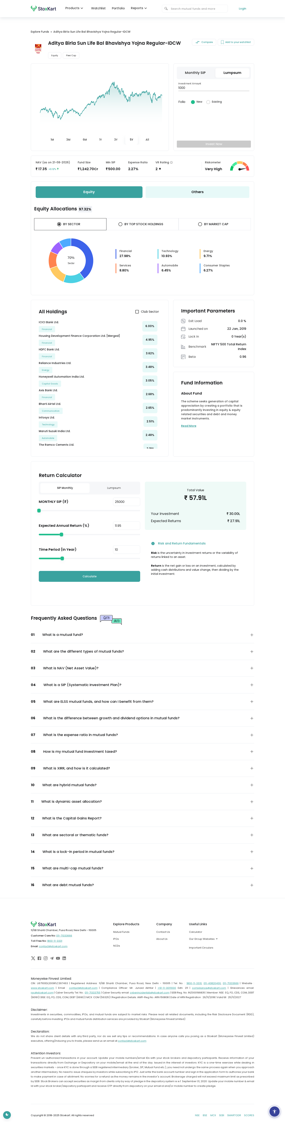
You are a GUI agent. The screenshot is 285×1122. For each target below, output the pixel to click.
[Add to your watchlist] (222, 42)
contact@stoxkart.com (53, 946)
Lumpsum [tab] (114, 488)
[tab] (52, 139)
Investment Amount (189, 83)
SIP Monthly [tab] (65, 488)
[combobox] (197, 8)
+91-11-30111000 (167, 988)
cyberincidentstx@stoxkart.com (149, 992)
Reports (137, 8)
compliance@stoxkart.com (209, 988)
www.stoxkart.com (42, 988)
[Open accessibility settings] (274, 1111)
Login (242, 9)
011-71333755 (92, 992)
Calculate (90, 576)
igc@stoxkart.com (42, 992)
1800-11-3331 (54, 941)
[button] (142, 635)
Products (72, 8)
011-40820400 (212, 983)
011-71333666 (64, 935)
